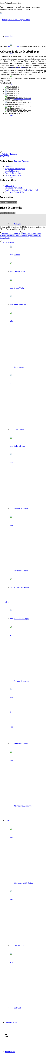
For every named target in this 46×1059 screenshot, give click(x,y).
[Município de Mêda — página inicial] (15, 20)
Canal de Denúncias (12, 173)
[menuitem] (25, 130)
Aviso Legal (9, 186)
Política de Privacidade (14, 188)
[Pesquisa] (6, 1037)
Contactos (9, 166)
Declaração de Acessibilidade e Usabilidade (22, 190)
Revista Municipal (12, 171)
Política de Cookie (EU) (14, 192)
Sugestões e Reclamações (15, 169)
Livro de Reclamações (13, 175)
